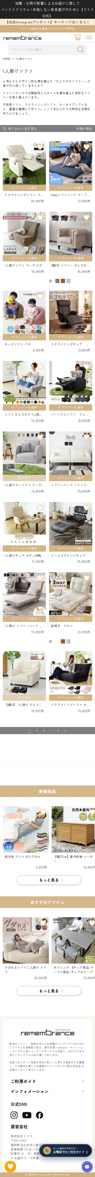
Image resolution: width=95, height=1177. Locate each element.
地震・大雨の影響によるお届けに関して (47, 3)
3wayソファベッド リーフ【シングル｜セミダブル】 (70, 195)
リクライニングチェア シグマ (70, 344)
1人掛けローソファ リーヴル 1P (23, 485)
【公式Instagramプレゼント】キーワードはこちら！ (47, 21)
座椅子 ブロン (62, 626)
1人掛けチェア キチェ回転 (23, 555)
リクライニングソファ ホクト (70, 705)
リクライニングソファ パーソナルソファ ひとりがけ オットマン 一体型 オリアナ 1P (24, 195)
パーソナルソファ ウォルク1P (70, 414)
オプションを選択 (24, 187)
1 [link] (29, 730)
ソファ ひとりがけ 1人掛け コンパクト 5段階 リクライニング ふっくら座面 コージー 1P (24, 414)
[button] (89, 37)
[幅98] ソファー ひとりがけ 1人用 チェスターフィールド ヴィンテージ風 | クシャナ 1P (70, 265)
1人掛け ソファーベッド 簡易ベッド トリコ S (23, 626)
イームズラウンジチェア (68, 555)
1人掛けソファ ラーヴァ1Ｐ (24, 265)
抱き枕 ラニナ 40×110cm (23, 857)
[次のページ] (65, 730)
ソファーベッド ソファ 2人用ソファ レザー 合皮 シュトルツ (70, 485)
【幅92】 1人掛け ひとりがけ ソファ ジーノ (23, 705)
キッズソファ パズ (18, 344)
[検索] (82, 49)
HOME (6, 59)
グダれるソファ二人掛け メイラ (25, 969)
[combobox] (47, 49)
